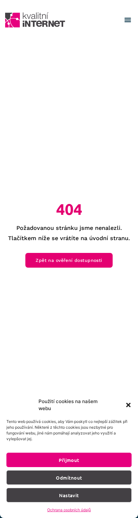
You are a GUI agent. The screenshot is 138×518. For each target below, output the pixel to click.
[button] (128, 405)
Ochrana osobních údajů (69, 509)
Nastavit (69, 495)
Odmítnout (69, 477)
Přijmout (69, 460)
